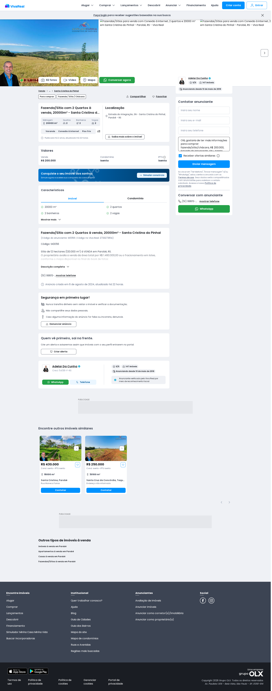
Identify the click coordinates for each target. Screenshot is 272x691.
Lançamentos (129, 5)
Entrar (259, 5)
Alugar (85, 5)
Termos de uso (186, 177)
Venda (41, 91)
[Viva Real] (16, 6)
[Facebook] (203, 601)
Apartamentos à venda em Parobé (56, 551)
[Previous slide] (221, 502)
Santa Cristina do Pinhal (66, 91)
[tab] (72, 198)
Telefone (85, 382)
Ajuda (214, 5)
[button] (136, 126)
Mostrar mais (49, 219)
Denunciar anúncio (60, 324)
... (49, 90)
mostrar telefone (66, 275)
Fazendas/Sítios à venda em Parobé (56, 561)
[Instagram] (211, 601)
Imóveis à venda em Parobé (52, 546)
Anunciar (171, 5)
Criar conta (233, 5)
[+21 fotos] (106, 448)
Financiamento (196, 5)
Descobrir (154, 5)
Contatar (60, 490)
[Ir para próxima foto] (264, 53)
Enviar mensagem (204, 164)
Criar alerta (60, 351)
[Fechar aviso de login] (262, 15)
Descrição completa (53, 266)
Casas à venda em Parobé (51, 556)
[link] (60, 465)
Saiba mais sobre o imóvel (127, 136)
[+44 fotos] (60, 448)
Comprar (105, 5)
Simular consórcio (153, 175)
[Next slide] (76, 448)
